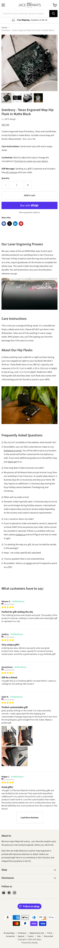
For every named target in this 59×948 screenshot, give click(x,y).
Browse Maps (9, 933)
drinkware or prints (13, 450)
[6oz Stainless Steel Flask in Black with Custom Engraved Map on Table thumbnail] (38, 98)
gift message (11, 172)
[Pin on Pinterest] (21, 223)
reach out (12, 461)
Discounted (48, 936)
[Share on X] (9, 223)
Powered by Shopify (29, 942)
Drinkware (22, 933)
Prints (49, 933)
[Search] (53, 13)
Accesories (10, 936)
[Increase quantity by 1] (28, 185)
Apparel (21, 936)
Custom (31, 936)
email (29, 563)
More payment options (29, 212)
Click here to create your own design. (31, 161)
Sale (39, 936)
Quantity (5, 178)
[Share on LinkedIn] (15, 223)
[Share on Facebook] (4, 223)
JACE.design (10, 119)
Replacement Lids (37, 933)
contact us (20, 534)
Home (4, 27)
